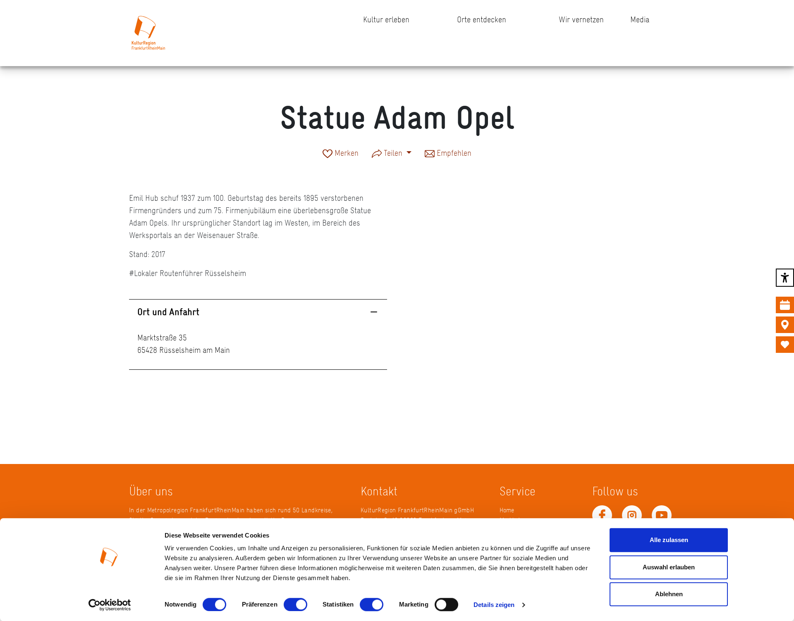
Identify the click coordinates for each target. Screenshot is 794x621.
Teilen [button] (393, 153)
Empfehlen (453, 154)
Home (507, 510)
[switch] (295, 604)
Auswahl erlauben (669, 567)
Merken (345, 154)
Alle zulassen (669, 539)
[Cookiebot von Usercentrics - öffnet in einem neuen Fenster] (110, 605)
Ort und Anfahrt (168, 312)
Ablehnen (669, 593)
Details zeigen (494, 604)
